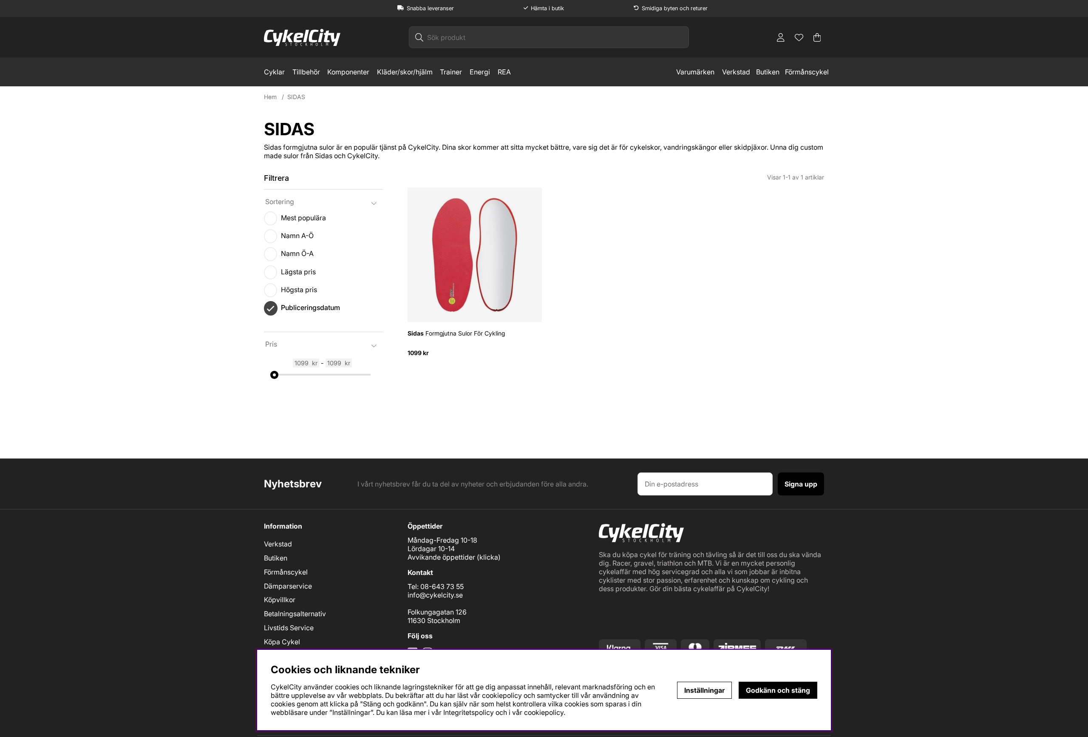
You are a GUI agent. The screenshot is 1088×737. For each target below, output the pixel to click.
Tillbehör (306, 72)
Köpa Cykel (282, 641)
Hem (270, 96)
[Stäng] (387, 197)
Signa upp (801, 484)
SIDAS (296, 96)
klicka (488, 557)
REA (504, 72)
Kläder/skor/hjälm (405, 72)
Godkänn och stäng (778, 690)
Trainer (451, 72)
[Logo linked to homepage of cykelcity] (302, 37)
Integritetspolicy (468, 712)
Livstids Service (289, 627)
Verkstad (736, 72)
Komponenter (348, 72)
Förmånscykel (807, 72)
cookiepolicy (544, 712)
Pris (271, 344)
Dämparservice (288, 586)
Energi (480, 72)
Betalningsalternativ (295, 613)
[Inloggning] (781, 37)
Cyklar (274, 72)
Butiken (767, 72)
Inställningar (704, 690)
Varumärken (695, 72)
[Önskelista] (799, 37)
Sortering (279, 201)
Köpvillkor (279, 599)
